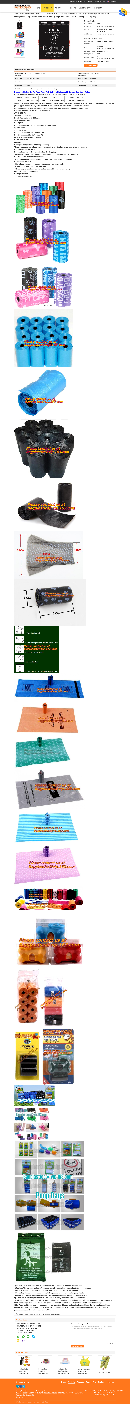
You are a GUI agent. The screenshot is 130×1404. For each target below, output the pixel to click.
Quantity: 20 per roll (21, 130)
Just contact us (42, 1402)
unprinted (34, 100)
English (112, 2)
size (51, 97)
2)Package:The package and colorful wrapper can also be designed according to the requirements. (52, 1288)
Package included (21, 174)
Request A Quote (99, 2)
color (26, 97)
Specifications (19, 128)
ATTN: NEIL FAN (20, 113)
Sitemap (110, 1382)
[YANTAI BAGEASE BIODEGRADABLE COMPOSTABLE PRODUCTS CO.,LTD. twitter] (23, 1386)
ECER (33, 1395)
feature (79, 97)
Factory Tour (71, 8)
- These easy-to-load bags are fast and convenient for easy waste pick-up (42, 169)
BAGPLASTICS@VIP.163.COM (104, 1395)
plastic (18, 100)
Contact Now (92, 65)
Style (33, 97)
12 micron (69, 100)
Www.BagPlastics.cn (22, 120)
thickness (70, 97)
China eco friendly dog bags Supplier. (38, 1391)
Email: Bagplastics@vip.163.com (27, 118)
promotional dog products (26, 1314)
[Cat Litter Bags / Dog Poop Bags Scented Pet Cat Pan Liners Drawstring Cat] (65, 1361)
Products (46, 8)
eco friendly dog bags (54, 1314)
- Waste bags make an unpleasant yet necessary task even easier (39, 164)
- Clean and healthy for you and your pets (30, 166)
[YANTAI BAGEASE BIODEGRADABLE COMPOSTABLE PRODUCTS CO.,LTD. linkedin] (17, 1386)
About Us (59, 8)
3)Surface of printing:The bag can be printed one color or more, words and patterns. (46, 1290)
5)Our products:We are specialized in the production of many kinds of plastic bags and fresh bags (51, 1298)
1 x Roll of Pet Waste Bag (24, 176)
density (43, 97)
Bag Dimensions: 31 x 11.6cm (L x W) (28, 135)
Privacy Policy (20, 1391)
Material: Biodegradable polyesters (27, 137)
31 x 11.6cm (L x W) (55, 100)
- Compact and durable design (26, 171)
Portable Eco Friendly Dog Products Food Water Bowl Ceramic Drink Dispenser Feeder (45, 1374)
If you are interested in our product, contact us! (32, 111)
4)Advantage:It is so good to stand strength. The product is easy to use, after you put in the (49, 1293)
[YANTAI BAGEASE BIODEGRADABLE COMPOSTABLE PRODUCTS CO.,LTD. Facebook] (20, 1386)
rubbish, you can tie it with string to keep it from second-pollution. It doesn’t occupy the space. (50, 1295)
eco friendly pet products (41, 1314)
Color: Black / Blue (21, 140)
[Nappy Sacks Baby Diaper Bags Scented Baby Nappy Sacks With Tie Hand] (85, 1361)
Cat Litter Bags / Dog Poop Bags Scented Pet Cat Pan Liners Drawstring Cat (63, 1373)
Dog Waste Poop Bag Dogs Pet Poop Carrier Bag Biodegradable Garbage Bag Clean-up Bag (50, 94)
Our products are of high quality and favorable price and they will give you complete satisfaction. (51, 108)
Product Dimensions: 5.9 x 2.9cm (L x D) (29, 132)
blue (26, 100)
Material (18, 97)
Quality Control (85, 8)
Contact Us (98, 8)
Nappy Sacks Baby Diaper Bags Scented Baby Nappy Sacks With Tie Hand (84, 1374)
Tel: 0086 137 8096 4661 (23, 115)
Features (17, 142)
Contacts (101, 1382)
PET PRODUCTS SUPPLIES (36, 13)
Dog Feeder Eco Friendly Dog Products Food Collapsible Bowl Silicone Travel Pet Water (25, 1374)
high (42, 100)
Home (37, 8)
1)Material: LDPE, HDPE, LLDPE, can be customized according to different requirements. (48, 1285)
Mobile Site (21, 1397)
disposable (79, 100)
